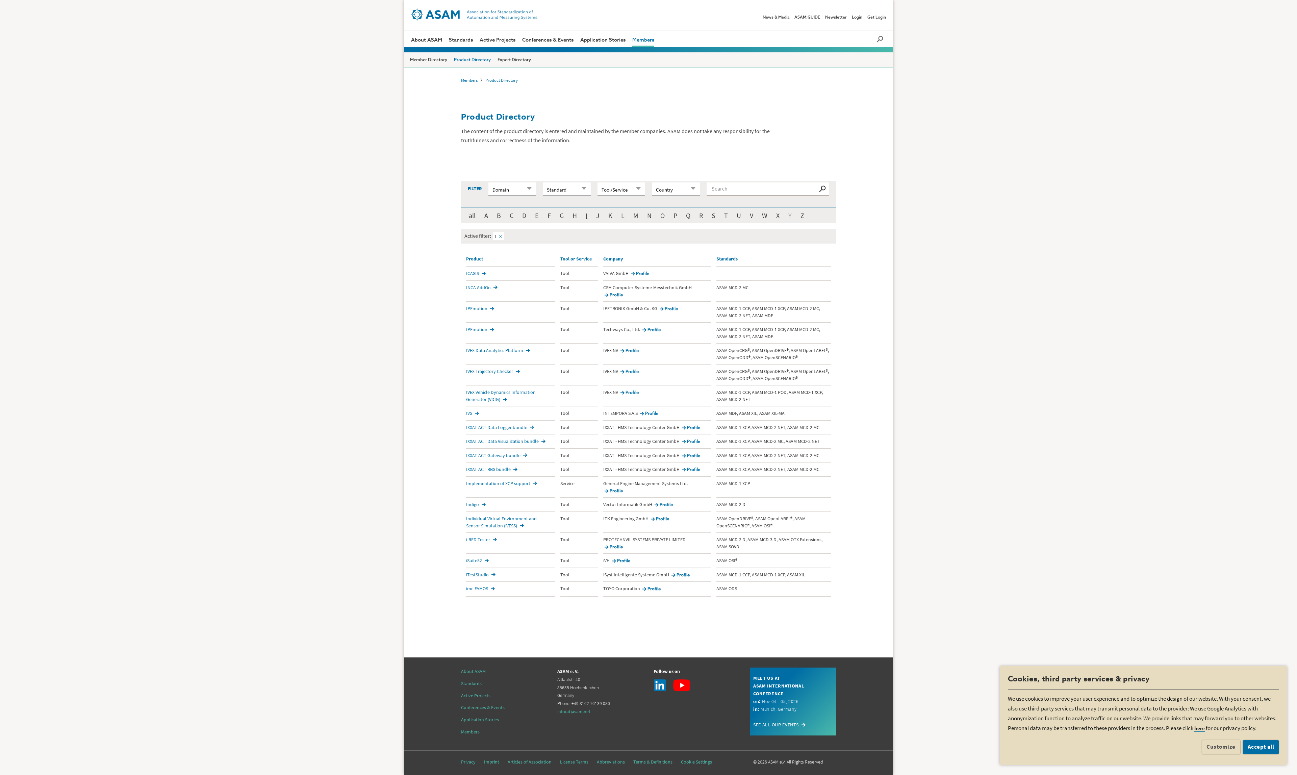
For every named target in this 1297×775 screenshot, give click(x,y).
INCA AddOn (478, 287)
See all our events (776, 725)
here (1199, 728)
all (472, 215)
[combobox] (512, 189)
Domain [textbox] (500, 189)
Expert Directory (514, 60)
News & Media (776, 18)
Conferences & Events (548, 40)
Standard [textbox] (556, 189)
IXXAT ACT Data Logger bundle (496, 427)
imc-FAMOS (477, 588)
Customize (1221, 746)
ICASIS (472, 273)
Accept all (1261, 746)
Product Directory (472, 60)
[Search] (880, 38)
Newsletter (836, 18)
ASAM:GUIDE (807, 18)
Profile (642, 274)
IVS (469, 413)
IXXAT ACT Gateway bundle (493, 455)
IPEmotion (476, 308)
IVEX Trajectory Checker (489, 371)
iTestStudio (477, 575)
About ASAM (426, 40)
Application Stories (603, 40)
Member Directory (428, 60)
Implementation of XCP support (498, 483)
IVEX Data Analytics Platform (494, 350)
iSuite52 (474, 560)
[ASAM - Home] (474, 14)
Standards (461, 40)
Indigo (472, 504)
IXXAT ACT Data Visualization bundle (502, 441)
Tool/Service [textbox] (615, 189)
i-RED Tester (478, 539)
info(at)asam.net (573, 711)
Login (857, 18)
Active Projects (497, 40)
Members (643, 40)
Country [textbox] (664, 189)
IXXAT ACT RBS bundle (488, 469)
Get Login (876, 18)
